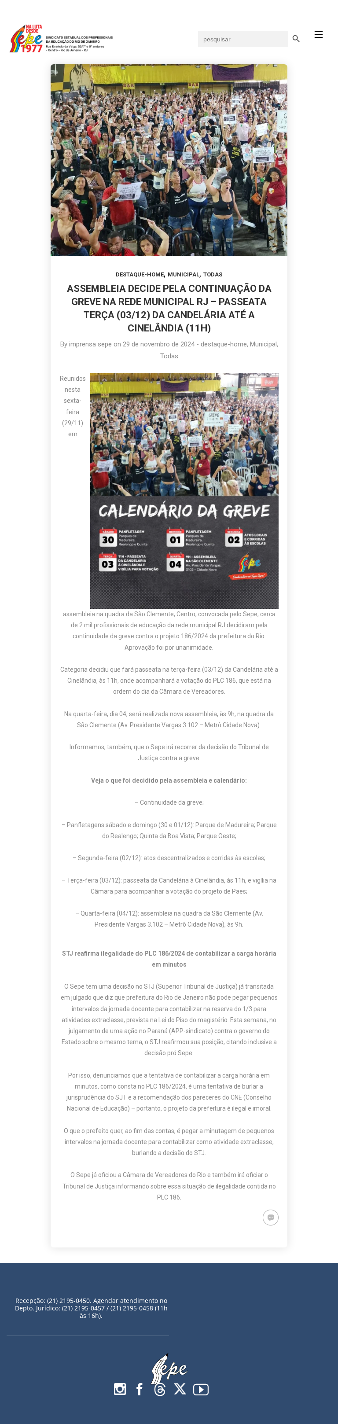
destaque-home (140, 274)
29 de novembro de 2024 (159, 344)
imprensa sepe (90, 344)
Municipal (183, 274)
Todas (212, 274)
